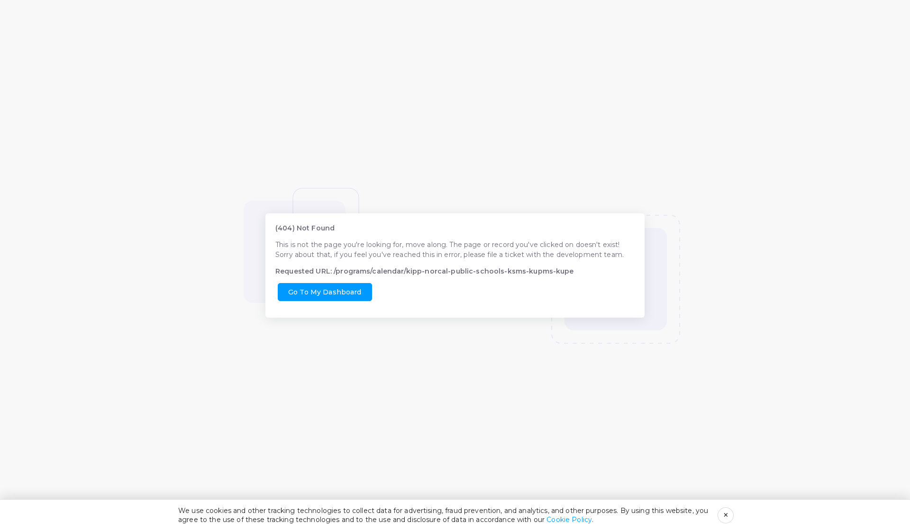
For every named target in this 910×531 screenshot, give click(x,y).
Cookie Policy (569, 519)
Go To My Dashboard (325, 292)
